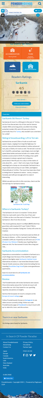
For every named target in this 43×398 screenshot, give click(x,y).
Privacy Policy (28, 342)
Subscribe (9, 378)
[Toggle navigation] (3, 3)
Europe (5, 353)
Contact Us (7, 347)
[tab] (21, 114)
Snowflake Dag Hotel (16, 266)
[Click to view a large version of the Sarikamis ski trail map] (21, 194)
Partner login (27, 347)
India (4, 368)
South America (8, 358)
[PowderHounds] (21, 3)
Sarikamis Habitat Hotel (28, 259)
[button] (21, 99)
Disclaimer (26, 345)
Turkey (18, 131)
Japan (5, 351)
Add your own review (21, 103)
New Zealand (7, 363)
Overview (6, 114)
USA (4, 360)
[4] (13, 92)
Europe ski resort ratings (10, 296)
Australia (6, 365)
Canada (5, 356)
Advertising (7, 345)
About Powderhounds (10, 342)
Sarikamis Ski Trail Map (21, 204)
